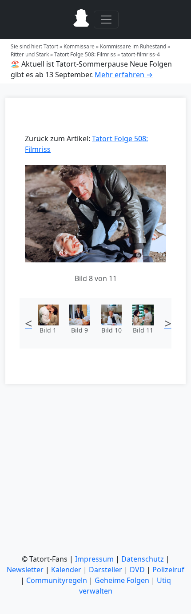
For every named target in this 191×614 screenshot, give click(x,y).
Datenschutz (142, 559)
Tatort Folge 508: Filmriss (85, 54)
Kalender (66, 569)
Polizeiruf (168, 569)
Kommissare (79, 46)
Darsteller (105, 569)
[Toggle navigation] (106, 19)
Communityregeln (56, 580)
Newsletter (25, 569)
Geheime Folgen (122, 580)
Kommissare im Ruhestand (133, 46)
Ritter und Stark (30, 54)
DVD (137, 569)
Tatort (51, 46)
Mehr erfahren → (124, 74)
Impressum (94, 559)
